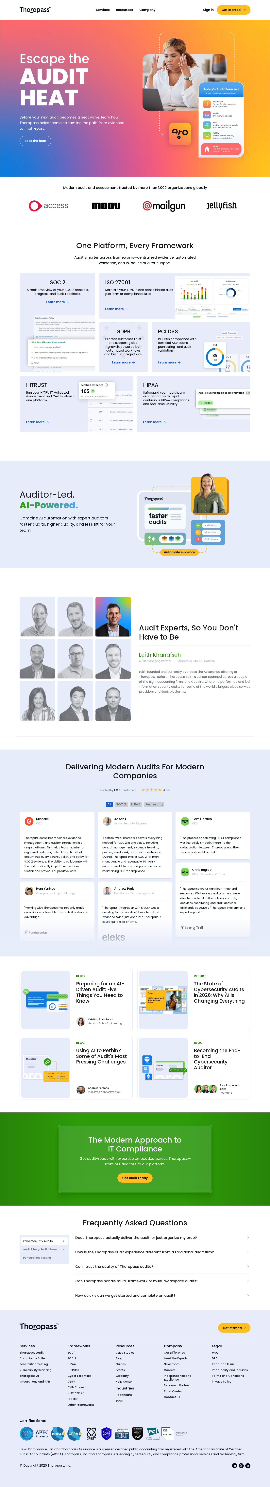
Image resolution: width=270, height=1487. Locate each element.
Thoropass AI (29, 1376)
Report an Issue (223, 1364)
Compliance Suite (32, 1358)
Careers (170, 1370)
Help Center (124, 1382)
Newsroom (171, 1364)
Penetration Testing (34, 1364)
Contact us (172, 1397)
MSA (215, 1353)
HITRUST (73, 1370)
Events (120, 1370)
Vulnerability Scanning (36, 1370)
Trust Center (173, 1391)
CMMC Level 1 (77, 1387)
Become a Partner (177, 1385)
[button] (103, 10)
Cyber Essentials (79, 1376)
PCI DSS (73, 1399)
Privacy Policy (221, 1382)
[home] (35, 10)
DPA (214, 1358)
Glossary (122, 1376)
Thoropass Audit (32, 1353)
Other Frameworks (81, 1405)
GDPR (71, 1382)
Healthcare (124, 1395)
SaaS (119, 1401)
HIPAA (72, 1364)
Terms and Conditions (228, 1376)
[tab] (44, 1241)
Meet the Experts (176, 1358)
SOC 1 (72, 1353)
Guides (121, 1364)
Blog (119, 1358)
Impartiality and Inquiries (230, 1370)
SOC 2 (72, 1358)
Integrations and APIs (35, 1382)
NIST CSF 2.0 (76, 1393)
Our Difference (174, 1353)
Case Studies (125, 1353)
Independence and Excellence (177, 1378)
